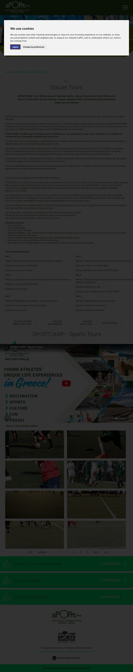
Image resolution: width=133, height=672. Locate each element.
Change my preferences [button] (33, 47)
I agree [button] (15, 47)
